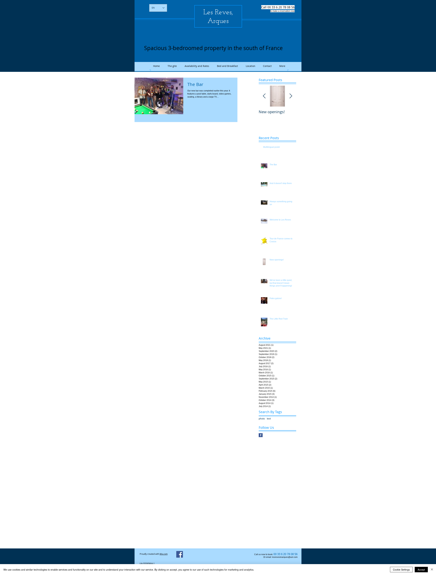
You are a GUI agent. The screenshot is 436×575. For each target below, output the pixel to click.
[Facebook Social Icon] (179, 554)
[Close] (432, 569)
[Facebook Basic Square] (261, 435)
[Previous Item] (264, 96)
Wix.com (164, 554)
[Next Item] (290, 96)
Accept (421, 569)
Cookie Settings (401, 569)
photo (262, 418)
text (269, 418)
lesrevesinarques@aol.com (285, 557)
